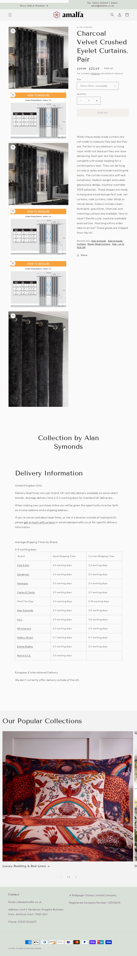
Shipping (95, 73)
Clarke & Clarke (26, 592)
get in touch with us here (39, 522)
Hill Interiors (24, 628)
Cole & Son (23, 565)
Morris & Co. (24, 655)
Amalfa (19, 948)
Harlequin (22, 583)
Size (79, 79)
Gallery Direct (25, 637)
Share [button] (84, 255)
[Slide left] (61, 877)
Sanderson (23, 574)
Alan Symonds (85, 27)
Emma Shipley (25, 646)
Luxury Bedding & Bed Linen (24, 866)
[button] (10, 14)
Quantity (81, 94)
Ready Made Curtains (99, 244)
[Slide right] (76, 877)
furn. (20, 619)
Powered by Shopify (32, 948)
